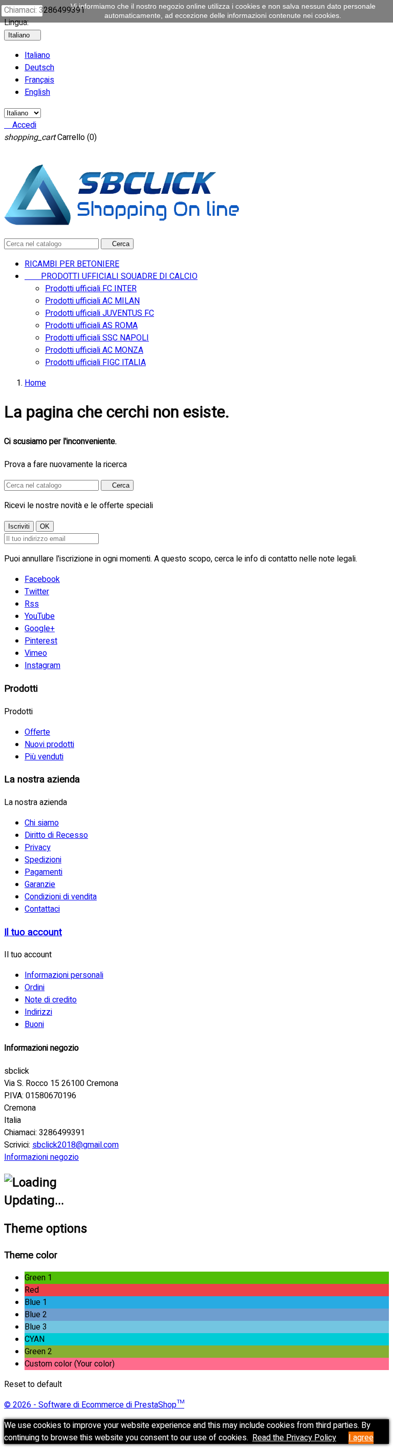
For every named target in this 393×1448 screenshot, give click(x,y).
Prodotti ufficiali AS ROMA (91, 325)
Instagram (42, 665)
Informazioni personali (64, 975)
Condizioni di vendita (61, 897)
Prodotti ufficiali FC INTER (91, 289)
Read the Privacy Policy (294, 1438)
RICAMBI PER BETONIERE (72, 264)
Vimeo (36, 653)
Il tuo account (33, 932)
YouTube (40, 616)
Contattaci (42, 909)
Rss (32, 604)
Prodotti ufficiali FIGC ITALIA (95, 362)
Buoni (34, 1024)
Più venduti (44, 757)
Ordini (35, 987)
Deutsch (39, 68)
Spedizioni (43, 860)
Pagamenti (43, 872)
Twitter (37, 592)
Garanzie (40, 884)
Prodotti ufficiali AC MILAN (92, 301)
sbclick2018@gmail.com (75, 1145)
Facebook (42, 579)
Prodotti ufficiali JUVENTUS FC (99, 313)
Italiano (37, 55)
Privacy (38, 847)
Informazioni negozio (41, 1157)
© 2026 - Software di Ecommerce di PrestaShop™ (94, 1405)
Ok (22, 11)
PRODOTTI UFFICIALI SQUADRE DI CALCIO (111, 276)
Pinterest (41, 641)
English (37, 92)
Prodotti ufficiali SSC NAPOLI (97, 338)
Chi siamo (42, 823)
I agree (361, 1438)
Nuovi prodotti (49, 744)
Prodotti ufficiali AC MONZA (94, 350)
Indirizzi (38, 1012)
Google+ (40, 628)
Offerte (37, 732)
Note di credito (51, 1000)
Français (39, 80)
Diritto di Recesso (56, 835)
